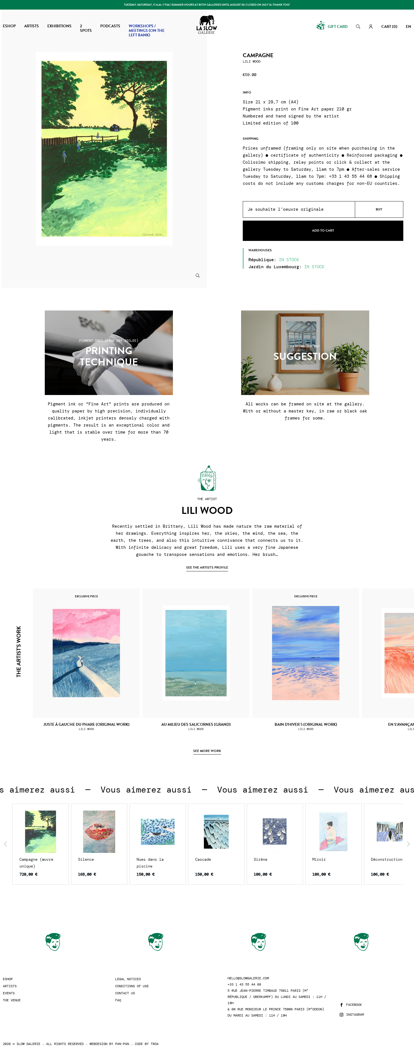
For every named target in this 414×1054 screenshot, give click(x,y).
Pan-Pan (122, 1044)
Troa (155, 1044)
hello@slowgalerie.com (248, 978)
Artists (10, 986)
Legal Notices (128, 979)
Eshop (8, 979)
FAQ (118, 1000)
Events (9, 993)
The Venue (12, 1000)
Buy (379, 209)
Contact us (125, 993)
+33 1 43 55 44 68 (244, 984)
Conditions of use (132, 986)
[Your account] (371, 26)
